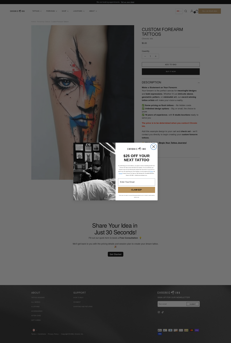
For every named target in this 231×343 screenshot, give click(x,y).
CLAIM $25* (136, 190)
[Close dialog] (154, 147)
